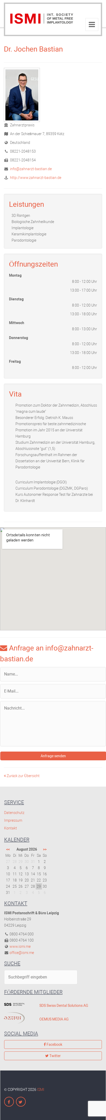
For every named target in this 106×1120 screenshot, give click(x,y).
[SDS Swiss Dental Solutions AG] (18, 1004)
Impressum (13, 820)
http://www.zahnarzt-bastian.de (35, 178)
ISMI (40, 1090)
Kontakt (10, 828)
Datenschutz (14, 813)
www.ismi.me (20, 946)
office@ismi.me (22, 953)
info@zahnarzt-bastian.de (30, 169)
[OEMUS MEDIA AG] (18, 1018)
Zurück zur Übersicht (23, 776)
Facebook (54, 1044)
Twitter (55, 1056)
